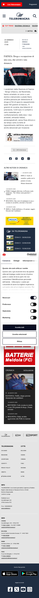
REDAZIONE (27, 44)
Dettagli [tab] (17, 261)
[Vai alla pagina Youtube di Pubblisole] (23, 591)
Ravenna (23, 467)
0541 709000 (6, 545)
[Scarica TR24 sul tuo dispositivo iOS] (9, 573)
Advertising (4, 459)
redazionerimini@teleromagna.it (9, 547)
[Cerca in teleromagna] (34, 16)
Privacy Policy (5, 467)
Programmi (33, 4)
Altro (22, 476)
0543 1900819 (7, 556)
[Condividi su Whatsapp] (29, 159)
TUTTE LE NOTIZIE (28, 370)
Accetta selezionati (19, 334)
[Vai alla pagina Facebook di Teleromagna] (11, 591)
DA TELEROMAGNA (20, 231)
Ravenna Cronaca (22, 26)
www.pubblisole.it (5, 508)
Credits (3, 472)
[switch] (33, 304)
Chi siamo (4, 450)
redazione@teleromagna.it (8, 527)
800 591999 (6, 535)
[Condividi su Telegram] (23, 159)
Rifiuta (19, 341)
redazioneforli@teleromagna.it (9, 558)
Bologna (23, 450)
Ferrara (23, 459)
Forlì (22, 463)
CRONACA (24, 41)
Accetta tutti (19, 327)
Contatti (4, 463)
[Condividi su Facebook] (10, 159)
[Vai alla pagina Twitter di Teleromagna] (16, 589)
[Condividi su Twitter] (16, 159)
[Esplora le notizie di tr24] (4, 16)
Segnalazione (6, 476)
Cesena (23, 454)
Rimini (22, 472)
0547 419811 (6, 525)
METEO (30, 31)
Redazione (4, 454)
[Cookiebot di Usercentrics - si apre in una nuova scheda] (28, 254)
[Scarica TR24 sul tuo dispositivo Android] (29, 573)
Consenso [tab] (6, 261)
